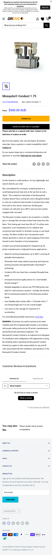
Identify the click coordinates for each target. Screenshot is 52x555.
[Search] (47, 25)
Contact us (26, 118)
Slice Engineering (10, 102)
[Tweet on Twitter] (43, 164)
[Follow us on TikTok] (27, 523)
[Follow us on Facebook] (4, 523)
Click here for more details (31, 156)
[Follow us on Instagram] (18, 523)
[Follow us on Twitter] (13, 523)
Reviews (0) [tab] (14, 379)
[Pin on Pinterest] (38, 164)
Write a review (26, 398)
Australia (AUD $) (9, 511)
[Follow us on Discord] (8, 523)
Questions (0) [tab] (38, 379)
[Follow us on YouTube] (22, 523)
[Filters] (4, 386)
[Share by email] (48, 164)
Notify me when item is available (26, 127)
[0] (47, 18)
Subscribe (10, 499)
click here (39, 317)
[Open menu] (3, 19)
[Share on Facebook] (34, 164)
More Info (45, 7)
